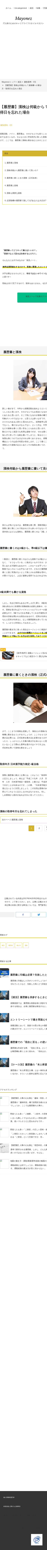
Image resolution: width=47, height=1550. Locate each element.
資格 (26, 945)
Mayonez (23, 19)
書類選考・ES (6, 125)
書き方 (19, 945)
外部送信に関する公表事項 (11, 1506)
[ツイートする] (39, 914)
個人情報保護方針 (9, 1497)
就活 (32, 8)
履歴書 (10, 945)
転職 (39, 8)
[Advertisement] (23, 52)
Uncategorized (20, 8)
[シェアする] (23, 914)
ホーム (8, 8)
